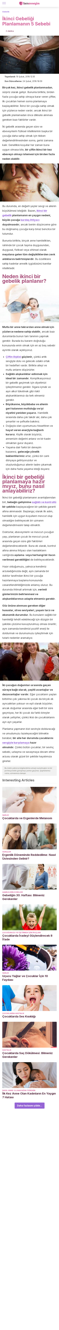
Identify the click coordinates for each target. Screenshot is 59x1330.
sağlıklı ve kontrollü (44, 502)
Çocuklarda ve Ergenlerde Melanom (27, 818)
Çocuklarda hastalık (13, 1013)
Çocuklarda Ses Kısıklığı (19, 1016)
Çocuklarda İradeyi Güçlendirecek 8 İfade (27, 937)
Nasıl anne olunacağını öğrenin (18, 1090)
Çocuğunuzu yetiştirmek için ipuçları (21, 932)
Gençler (6, 852)
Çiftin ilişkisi (13, 356)
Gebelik (5, 12)
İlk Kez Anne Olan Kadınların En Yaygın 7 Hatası (29, 1095)
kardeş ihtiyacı (30, 219)
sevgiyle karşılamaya (16, 742)
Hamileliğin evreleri (12, 892)
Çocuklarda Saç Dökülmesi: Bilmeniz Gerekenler (27, 1055)
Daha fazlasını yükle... (29, 1105)
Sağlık (5, 815)
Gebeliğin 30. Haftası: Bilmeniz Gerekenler (23, 897)
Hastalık (6, 1050)
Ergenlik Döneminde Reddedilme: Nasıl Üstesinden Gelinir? (29, 856)
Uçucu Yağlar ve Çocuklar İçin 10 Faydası (25, 978)
